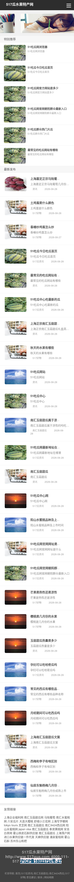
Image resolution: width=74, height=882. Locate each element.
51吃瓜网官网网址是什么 (46, 544)
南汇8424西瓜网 (55, 825)
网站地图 (49, 877)
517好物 (37, 213)
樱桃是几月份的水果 (43, 616)
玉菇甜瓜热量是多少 (43, 640)
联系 (40, 877)
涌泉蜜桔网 (57, 837)
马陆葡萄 (49, 817)
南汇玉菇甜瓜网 (33, 817)
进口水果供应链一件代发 (19, 837)
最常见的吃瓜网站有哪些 (46, 275)
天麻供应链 (42, 837)
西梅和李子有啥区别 (43, 761)
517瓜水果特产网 (19, 4)
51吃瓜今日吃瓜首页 (43, 251)
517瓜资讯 (38, 261)
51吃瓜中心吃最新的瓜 (45, 299)
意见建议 (31, 877)
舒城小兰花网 (42, 821)
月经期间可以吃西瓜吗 (45, 713)
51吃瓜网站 (37, 372)
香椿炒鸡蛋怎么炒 (42, 227)
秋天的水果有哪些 (42, 347)
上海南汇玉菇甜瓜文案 (45, 737)
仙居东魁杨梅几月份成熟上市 (49, 785)
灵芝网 (23, 825)
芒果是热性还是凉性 (43, 592)
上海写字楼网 (59, 821)
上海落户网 (63, 833)
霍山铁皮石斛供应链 (25, 833)
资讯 (35, 189)
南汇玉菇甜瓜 (40, 430)
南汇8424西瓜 (56, 873)
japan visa (25, 829)
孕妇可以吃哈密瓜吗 (43, 664)
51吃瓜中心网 (39, 495)
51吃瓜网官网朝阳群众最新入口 (51, 568)
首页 (17, 873)
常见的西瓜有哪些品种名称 (48, 689)
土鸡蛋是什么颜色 (42, 203)
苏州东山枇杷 (18, 841)
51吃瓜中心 (37, 396)
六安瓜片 (13, 821)
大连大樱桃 (26, 821)
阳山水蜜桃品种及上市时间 (48, 520)
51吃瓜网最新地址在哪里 (46, 447)
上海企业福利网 (13, 817)
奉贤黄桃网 (56, 829)
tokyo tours (11, 825)
